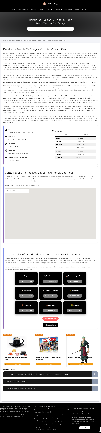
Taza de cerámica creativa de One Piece (15, 358)
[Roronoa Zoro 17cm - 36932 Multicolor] (80, 346)
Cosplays (57, 9)
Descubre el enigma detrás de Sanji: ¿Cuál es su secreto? (48, 417)
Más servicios (50, 318)
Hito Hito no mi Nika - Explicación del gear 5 (45, 429)
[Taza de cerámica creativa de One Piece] (17, 346)
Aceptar (84, 428)
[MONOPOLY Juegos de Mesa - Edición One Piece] (49, 346)
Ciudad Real (7, 396)
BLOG (87, 9)
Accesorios (78, 9)
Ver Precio (18, 364)
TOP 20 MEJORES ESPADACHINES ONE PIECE (45, 406)
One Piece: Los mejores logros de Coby (43, 427)
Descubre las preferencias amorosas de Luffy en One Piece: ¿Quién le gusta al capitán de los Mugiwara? (49, 422)
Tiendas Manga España (19, 9)
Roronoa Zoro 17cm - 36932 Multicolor (80, 357)
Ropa (49, 9)
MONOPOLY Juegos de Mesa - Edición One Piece (48, 358)
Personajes (67, 9)
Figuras (41, 9)
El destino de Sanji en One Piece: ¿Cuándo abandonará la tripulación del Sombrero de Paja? (48, 411)
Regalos (32, 9)
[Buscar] (71, 28)
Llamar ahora (50, 325)
